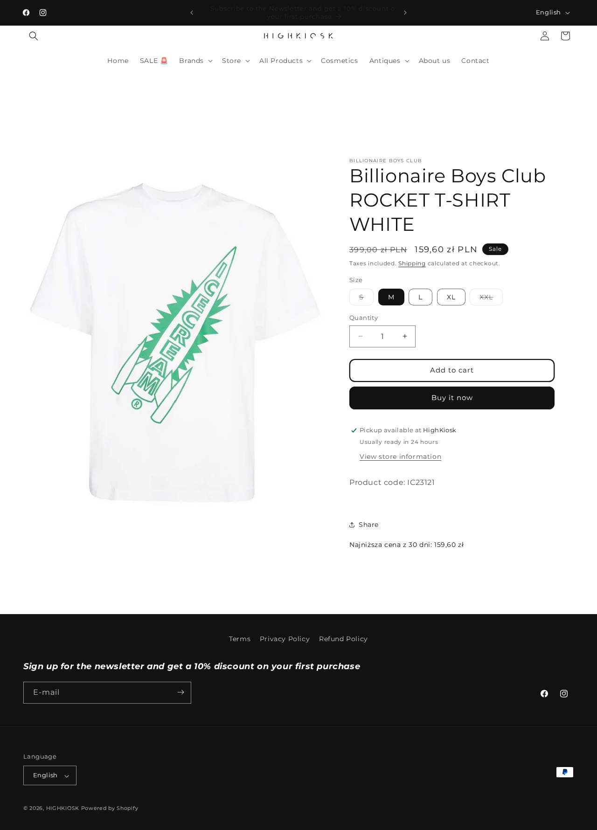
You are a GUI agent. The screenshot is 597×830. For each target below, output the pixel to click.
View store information (400, 456)
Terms (239, 639)
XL (451, 297)
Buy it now (452, 397)
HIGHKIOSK (62, 808)
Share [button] (369, 524)
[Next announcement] (405, 12)
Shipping (412, 263)
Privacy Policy (285, 639)
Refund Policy (343, 639)
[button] (33, 36)
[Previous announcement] (191, 12)
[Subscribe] (180, 692)
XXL (491, 298)
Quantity (363, 317)
